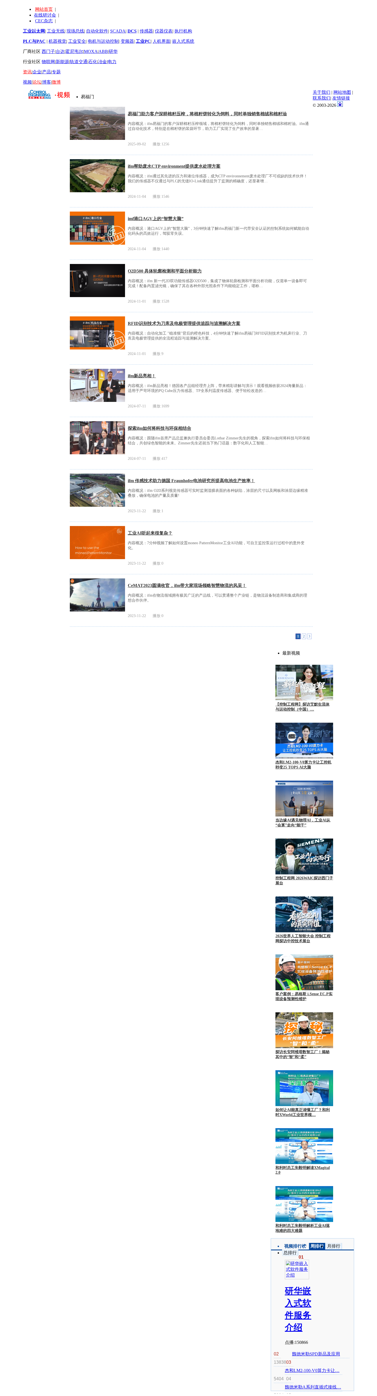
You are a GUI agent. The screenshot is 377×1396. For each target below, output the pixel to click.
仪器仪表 (163, 31)
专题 (56, 72)
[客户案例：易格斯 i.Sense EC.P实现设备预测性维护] (304, 972)
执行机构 (183, 31)
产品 (46, 72)
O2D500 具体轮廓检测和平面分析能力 (165, 271)
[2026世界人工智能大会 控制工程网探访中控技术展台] (304, 914)
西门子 (48, 51)
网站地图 (342, 92)
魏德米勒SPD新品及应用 (316, 1354)
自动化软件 (97, 31)
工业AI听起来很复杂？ (150, 533)
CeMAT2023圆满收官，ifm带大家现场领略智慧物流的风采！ (187, 585)
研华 (113, 51)
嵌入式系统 (183, 41)
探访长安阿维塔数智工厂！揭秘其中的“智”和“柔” (302, 1054)
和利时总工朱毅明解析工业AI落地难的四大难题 (302, 1228)
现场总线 (75, 31)
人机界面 (161, 41)
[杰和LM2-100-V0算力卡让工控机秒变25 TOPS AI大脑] (304, 741)
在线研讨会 (45, 15)
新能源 (62, 61)
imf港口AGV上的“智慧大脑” (156, 218)
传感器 (146, 31)
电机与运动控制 (103, 41)
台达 (60, 51)
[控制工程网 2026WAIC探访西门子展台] (304, 856)
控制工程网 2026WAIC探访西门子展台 (304, 880)
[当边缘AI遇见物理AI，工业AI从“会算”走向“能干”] (304, 798)
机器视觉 (57, 41)
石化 (92, 61)
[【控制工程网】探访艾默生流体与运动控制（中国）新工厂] (304, 683)
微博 (56, 82)
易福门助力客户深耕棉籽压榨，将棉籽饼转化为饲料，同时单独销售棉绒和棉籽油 (207, 113)
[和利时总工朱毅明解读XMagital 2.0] (304, 1146)
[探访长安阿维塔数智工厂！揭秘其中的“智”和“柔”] (304, 1030)
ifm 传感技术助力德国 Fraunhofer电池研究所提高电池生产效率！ (191, 480)
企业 (37, 72)
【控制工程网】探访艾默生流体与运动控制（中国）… (302, 706)
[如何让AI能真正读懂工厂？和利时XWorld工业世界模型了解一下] (304, 1088)
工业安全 (77, 41)
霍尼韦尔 (74, 51)
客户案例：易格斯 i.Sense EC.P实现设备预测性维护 (304, 996)
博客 (46, 82)
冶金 (102, 61)
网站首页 (44, 9)
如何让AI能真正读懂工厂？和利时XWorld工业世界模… (302, 1112)
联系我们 (321, 98)
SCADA (118, 31)
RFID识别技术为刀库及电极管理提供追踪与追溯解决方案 (184, 323)
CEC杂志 (44, 20)
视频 (27, 82)
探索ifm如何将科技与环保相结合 (159, 428)
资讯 (27, 72)
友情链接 (341, 98)
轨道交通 (78, 61)
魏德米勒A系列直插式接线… (313, 1387)
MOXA (91, 51)
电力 (112, 61)
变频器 (127, 41)
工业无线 (56, 31)
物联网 (48, 61)
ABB (103, 51)
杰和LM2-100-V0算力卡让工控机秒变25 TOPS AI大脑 (303, 764)
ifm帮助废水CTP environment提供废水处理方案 (174, 166)
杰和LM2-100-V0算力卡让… (312, 1370)
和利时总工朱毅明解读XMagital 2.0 (302, 1170)
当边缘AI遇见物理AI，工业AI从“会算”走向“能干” (302, 822)
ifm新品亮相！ (142, 375)
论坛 (37, 82)
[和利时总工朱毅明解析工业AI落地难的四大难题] (304, 1204)
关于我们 (321, 92)
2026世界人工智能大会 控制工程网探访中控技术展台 (303, 938)
